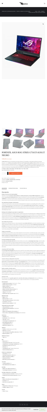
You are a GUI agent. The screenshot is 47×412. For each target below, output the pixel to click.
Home (36, 11)
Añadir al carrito (15, 173)
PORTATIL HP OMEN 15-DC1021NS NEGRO (23, 11)
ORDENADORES (12, 179)
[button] (43, 24)
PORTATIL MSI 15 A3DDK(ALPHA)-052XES (8, 11)
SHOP (39, 11)
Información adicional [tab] (13, 188)
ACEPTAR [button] (42, 409)
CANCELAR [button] (35, 409)
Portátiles (10, 181)
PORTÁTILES (18, 179)
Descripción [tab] (4, 188)
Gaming (7, 181)
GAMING (42, 11)
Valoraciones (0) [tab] (23, 188)
